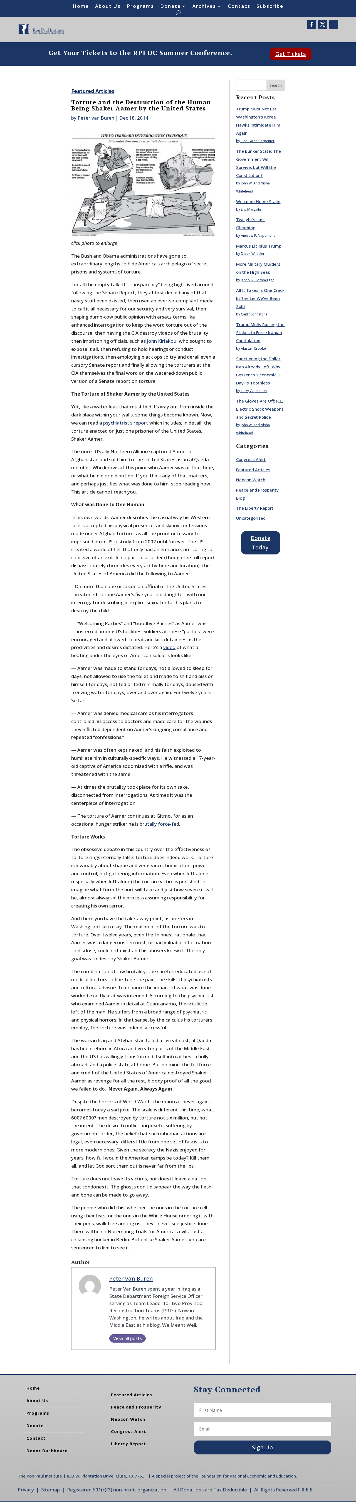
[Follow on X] (322, 24)
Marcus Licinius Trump (258, 246)
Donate (170, 6)
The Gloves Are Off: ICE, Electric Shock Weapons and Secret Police (260, 409)
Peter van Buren (96, 118)
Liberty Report (128, 1443)
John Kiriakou (161, 341)
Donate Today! (260, 542)
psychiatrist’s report (125, 423)
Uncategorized (251, 518)
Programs (140, 6)
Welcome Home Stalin (258, 201)
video (169, 647)
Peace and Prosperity (136, 1407)
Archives (204, 6)
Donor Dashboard (47, 1450)
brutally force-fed (159, 824)
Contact (239, 6)
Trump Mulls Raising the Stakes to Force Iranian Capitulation (260, 332)
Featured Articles (92, 91)
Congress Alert (251, 459)
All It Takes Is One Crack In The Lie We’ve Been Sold (260, 298)
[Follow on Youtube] (333, 24)
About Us (108, 6)
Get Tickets (290, 54)
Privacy (26, 1489)
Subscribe (269, 6)
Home (81, 6)
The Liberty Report (254, 508)
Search (276, 85)
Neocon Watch (250, 479)
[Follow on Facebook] (311, 24)
